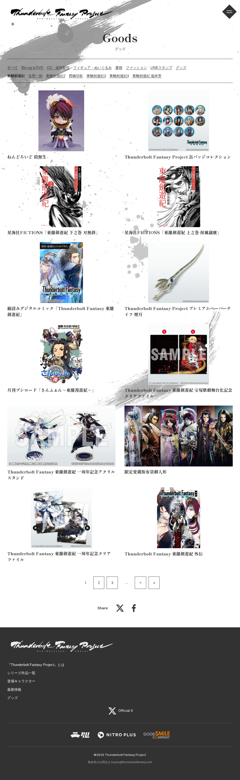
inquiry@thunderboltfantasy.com (131, 762)
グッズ (181, 68)
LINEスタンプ (161, 68)
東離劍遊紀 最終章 (146, 76)
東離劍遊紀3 (96, 76)
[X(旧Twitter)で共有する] (120, 610)
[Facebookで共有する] (134, 610)
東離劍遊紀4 (119, 76)
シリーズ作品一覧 (21, 673)
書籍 (118, 68)
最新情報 (14, 689)
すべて (12, 68)
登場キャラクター (21, 681)
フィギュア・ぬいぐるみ (92, 68)
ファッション (136, 68)
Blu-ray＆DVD (32, 68)
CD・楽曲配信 (58, 68)
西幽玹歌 (76, 76)
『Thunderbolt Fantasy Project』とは (35, 665)
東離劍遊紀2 (55, 76)
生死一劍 (35, 76)
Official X (125, 710)
